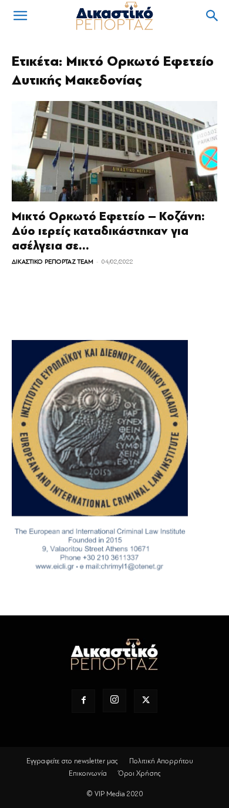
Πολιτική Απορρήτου (161, 761)
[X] (145, 701)
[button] (20, 16)
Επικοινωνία (88, 773)
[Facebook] (83, 701)
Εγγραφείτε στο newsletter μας (72, 761)
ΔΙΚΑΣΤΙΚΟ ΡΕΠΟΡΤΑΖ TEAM (52, 261)
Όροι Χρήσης (139, 773)
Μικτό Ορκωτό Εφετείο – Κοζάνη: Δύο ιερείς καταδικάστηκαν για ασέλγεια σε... (108, 231)
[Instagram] (114, 700)
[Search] (212, 16)
